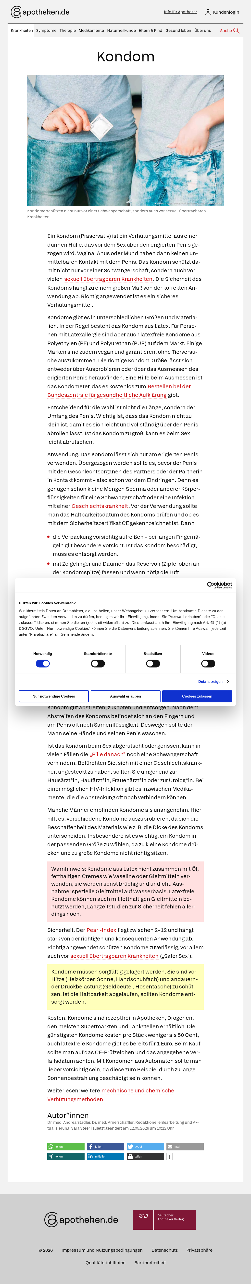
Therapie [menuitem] (68, 30)
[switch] (98, 663)
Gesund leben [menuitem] (178, 30)
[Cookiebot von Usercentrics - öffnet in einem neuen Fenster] (210, 585)
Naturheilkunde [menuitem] (121, 30)
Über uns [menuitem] (202, 30)
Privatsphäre (199, 1250)
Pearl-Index (101, 930)
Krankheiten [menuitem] (22, 30)
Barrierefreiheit (150, 1262)
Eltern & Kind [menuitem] (150, 30)
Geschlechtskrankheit (100, 506)
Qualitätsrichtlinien (106, 1262)
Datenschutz (164, 1250)
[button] (66, 1146)
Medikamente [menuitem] (91, 30)
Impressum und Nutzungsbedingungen (102, 1250)
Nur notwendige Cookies (54, 696)
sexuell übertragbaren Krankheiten (108, 279)
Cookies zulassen (197, 696)
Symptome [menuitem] (46, 30)
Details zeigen (210, 681)
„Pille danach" (107, 754)
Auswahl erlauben (125, 696)
